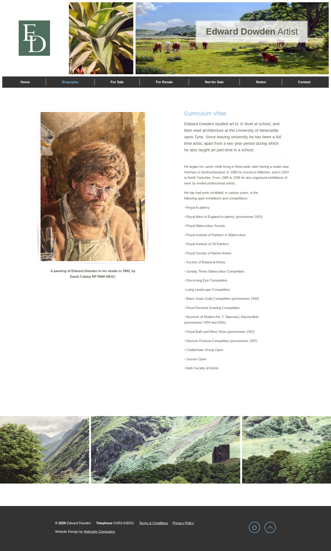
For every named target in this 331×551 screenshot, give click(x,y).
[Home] (254, 527)
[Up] (270, 527)
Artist (252, 31)
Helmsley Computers (99, 531)
